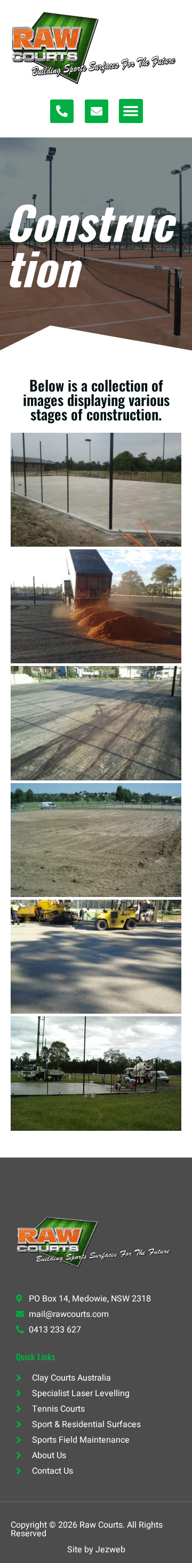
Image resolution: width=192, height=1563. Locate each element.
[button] (131, 111)
